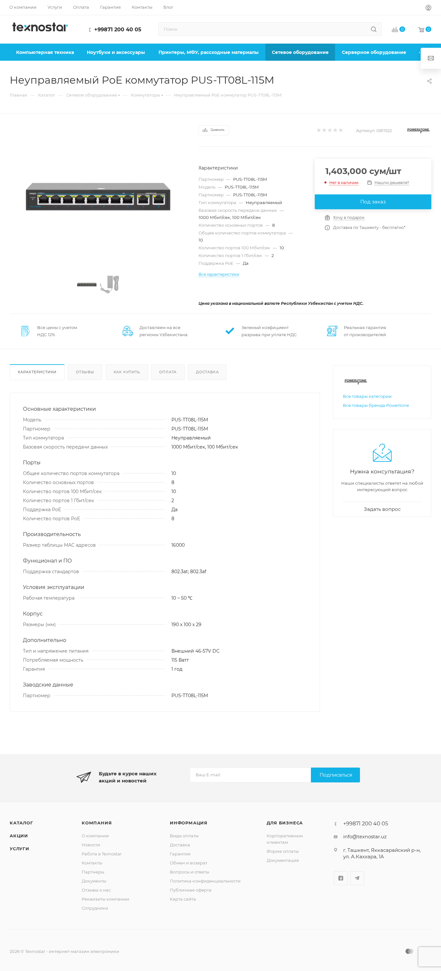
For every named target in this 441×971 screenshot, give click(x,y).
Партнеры (93, 871)
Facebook (341, 878)
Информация (189, 822)
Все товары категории (367, 396)
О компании (95, 835)
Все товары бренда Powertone (376, 405)
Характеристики (37, 372)
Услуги (19, 848)
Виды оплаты (184, 835)
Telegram (357, 878)
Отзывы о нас (96, 890)
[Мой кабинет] (428, 9)
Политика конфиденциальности (205, 880)
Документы (94, 880)
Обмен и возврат (188, 862)
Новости (91, 844)
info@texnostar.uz (365, 836)
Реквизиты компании (105, 899)
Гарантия (180, 853)
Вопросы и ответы (189, 871)
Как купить (127, 372)
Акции (19, 835)
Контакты (92, 862)
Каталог (21, 822)
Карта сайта (183, 899)
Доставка (207, 372)
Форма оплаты (283, 851)
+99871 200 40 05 (117, 29)
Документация (283, 860)
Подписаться (336, 775)
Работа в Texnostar (102, 853)
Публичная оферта (190, 890)
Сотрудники (95, 908)
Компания (97, 822)
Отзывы (85, 372)
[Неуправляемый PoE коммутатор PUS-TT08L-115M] (98, 196)
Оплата (168, 372)
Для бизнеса (285, 822)
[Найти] (374, 29)
